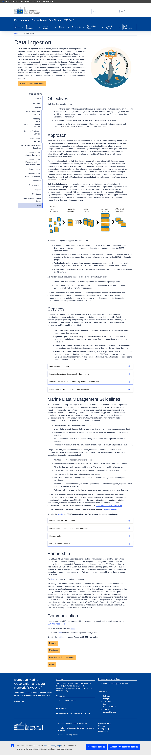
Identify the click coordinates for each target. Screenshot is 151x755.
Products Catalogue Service (32, 132)
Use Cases (36, 194)
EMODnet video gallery (57, 624)
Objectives (37, 98)
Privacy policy (103, 729)
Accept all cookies (96, 747)
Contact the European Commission (73, 723)
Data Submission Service (33, 113)
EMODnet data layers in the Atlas (116, 683)
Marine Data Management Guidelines (31, 146)
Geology (106, 704)
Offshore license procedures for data (32, 175)
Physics (106, 709)
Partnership (36, 181)
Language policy (104, 723)
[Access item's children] (22, 27)
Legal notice (103, 731)
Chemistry (107, 701)
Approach (37, 103)
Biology (106, 699)
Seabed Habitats (109, 712)
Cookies (101, 726)
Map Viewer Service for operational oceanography (69, 389)
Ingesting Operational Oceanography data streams (32, 123)
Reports (38, 190)
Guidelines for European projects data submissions (32, 162)
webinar (61, 637)
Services (37, 107)
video (73, 628)
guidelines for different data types (109, 505)
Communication (35, 185)
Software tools (34, 169)
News (38, 205)
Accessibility (19, 701)
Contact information (68, 700)
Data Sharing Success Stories (32, 199)
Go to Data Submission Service (32, 83)
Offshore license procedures (60, 544)
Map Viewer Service (35, 139)
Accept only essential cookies (124, 747)
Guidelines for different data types (32, 154)
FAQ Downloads (127, 27)
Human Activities (109, 707)
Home (16, 33)
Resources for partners (69, 735)
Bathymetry (107, 696)
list (52, 579)
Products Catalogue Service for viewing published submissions (74, 382)
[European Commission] (29, 10)
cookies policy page (52, 746)
